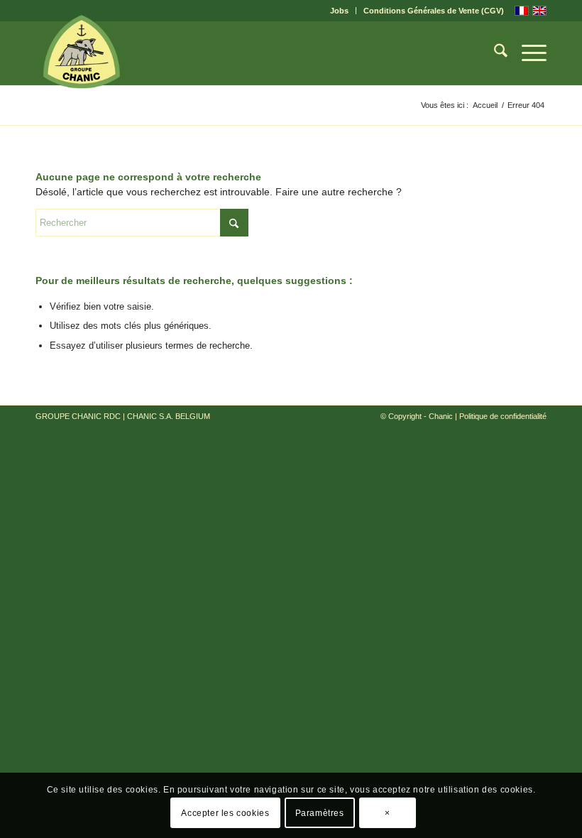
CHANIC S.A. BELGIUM (168, 416)
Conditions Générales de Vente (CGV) (433, 10)
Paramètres (319, 813)
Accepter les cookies (225, 813)
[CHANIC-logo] (81, 52)
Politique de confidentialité (503, 416)
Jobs (339, 10)
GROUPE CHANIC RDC (78, 416)
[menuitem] (339, 10)
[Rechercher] (493, 53)
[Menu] (527, 53)
